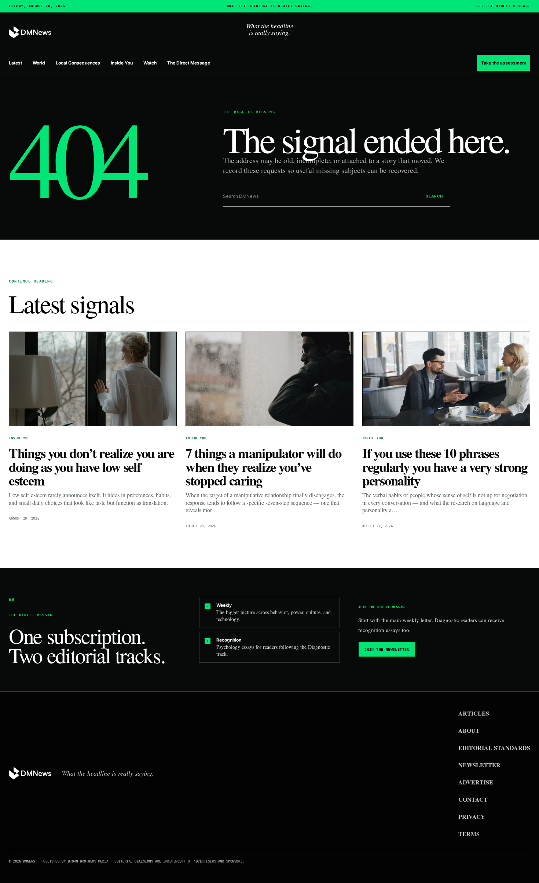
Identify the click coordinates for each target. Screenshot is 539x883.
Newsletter (479, 765)
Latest (15, 63)
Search (434, 196)
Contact (473, 799)
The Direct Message (188, 63)
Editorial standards (494, 747)
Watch (150, 63)
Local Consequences (78, 63)
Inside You (122, 63)
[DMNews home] (30, 32)
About (469, 730)
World (39, 63)
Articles (473, 713)
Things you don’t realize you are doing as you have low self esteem (91, 466)
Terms (469, 834)
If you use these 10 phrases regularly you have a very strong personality (444, 466)
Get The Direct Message (503, 6)
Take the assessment (503, 63)
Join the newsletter (386, 649)
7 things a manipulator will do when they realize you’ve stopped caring (263, 466)
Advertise (475, 782)
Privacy (471, 816)
